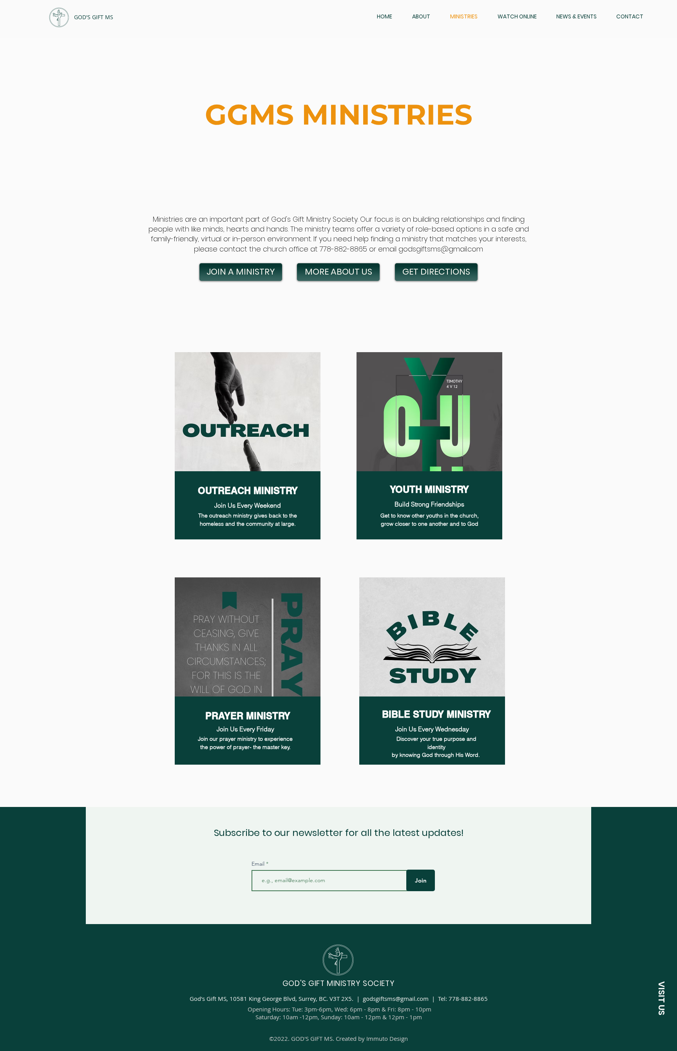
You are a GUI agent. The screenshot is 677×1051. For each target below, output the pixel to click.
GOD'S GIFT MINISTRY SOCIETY (338, 983)
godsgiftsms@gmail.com (440, 249)
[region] (247, 445)
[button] (661, 998)
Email (259, 863)
